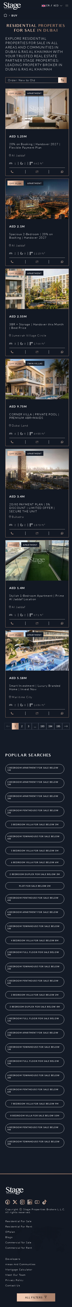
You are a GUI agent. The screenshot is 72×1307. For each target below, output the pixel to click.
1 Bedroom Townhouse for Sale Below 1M (33, 1048)
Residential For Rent (18, 1226)
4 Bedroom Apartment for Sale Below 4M (32, 913)
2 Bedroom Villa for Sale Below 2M (35, 995)
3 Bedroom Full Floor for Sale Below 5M (33, 1062)
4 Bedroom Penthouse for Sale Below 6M (32, 1090)
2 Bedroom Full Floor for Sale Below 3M (33, 953)
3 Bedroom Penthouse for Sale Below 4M (32, 899)
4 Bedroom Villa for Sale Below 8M (35, 940)
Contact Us (12, 1285)
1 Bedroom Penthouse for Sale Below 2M (32, 811)
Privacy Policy (14, 1280)
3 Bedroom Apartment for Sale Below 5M (32, 1033)
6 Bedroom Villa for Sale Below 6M (35, 862)
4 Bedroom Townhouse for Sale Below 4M (33, 837)
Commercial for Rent (18, 1247)
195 (58, 726)
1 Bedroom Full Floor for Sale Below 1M (33, 1019)
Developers (12, 1258)
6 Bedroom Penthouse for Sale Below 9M (32, 1128)
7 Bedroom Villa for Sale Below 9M (35, 1103)
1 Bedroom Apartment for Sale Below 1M (32, 768)
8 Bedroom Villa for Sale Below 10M (34, 1115)
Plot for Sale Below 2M (35, 886)
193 (42, 726)
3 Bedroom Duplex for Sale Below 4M (35, 1006)
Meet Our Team (15, 1274)
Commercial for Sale (18, 1242)
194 (50, 726)
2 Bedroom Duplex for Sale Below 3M (35, 874)
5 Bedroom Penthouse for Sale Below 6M (32, 981)
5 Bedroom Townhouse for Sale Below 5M (33, 927)
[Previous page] (8, 726)
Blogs (9, 1237)
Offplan (10, 1231)
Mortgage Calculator (18, 1269)
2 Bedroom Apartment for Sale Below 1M (32, 783)
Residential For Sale (18, 1221)
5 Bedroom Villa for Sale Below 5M (35, 850)
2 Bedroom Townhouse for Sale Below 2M (33, 967)
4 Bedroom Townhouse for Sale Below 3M (33, 1076)
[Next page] (66, 726)
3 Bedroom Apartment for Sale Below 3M (32, 797)
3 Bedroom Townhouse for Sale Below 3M (33, 1142)
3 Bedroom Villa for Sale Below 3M (35, 824)
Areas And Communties (20, 1264)
